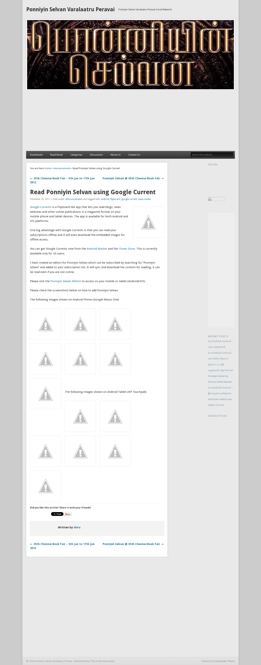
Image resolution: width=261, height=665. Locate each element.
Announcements (62, 168)
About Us (115, 154)
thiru (77, 527)
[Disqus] (97, 608)
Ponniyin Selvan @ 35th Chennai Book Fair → (133, 178)
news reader (144, 199)
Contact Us (134, 154)
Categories (76, 154)
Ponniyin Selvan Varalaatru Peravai (70, 9)
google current (129, 199)
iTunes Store (127, 248)
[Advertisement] (130, 120)
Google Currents (40, 207)
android (105, 199)
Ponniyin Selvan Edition (65, 281)
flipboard (115, 199)
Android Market (97, 248)
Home (48, 168)
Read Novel (56, 154)
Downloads (36, 154)
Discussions (96, 154)
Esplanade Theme (225, 661)
